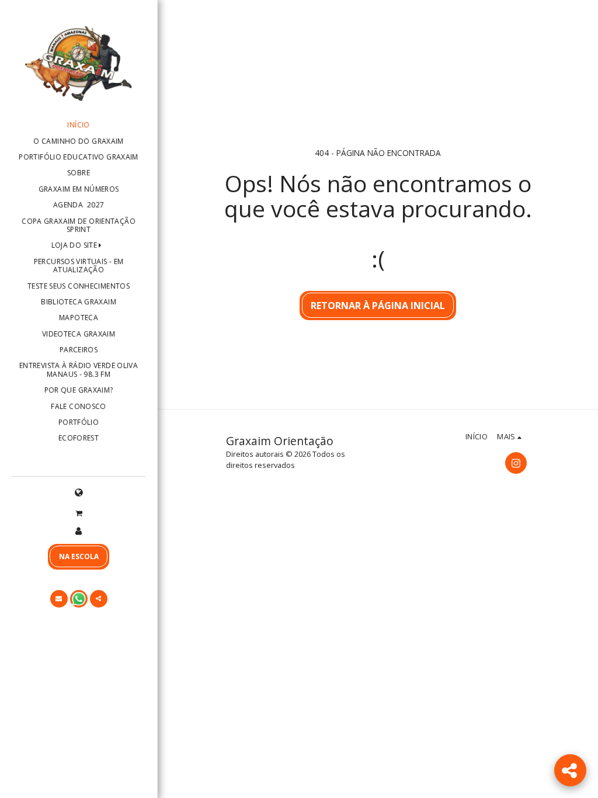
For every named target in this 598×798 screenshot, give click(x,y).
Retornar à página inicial (378, 305)
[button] (78, 513)
